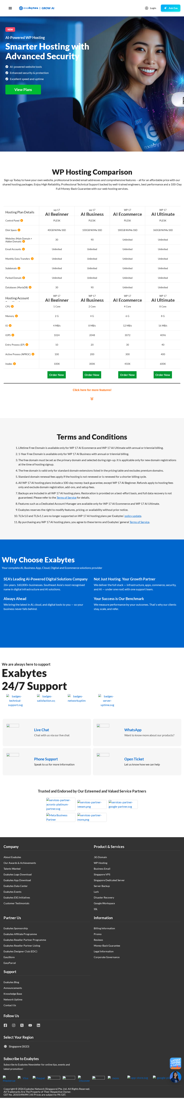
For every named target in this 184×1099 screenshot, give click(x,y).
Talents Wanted (12, 868)
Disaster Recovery (104, 897)
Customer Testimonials (16, 903)
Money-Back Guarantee (107, 945)
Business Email (102, 868)
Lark (96, 891)
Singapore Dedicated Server (109, 880)
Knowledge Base (13, 993)
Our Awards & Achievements (20, 862)
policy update (133, 516)
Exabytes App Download (17, 880)
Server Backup (102, 885)
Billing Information (104, 928)
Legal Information (104, 951)
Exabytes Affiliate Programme (20, 934)
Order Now (56, 374)
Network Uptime (13, 999)
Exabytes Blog (11, 982)
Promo (98, 934)
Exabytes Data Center (16, 885)
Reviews (98, 939)
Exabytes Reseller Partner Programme (25, 939)
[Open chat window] (175, 1077)
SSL (96, 909)
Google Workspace (104, 903)
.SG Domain (100, 857)
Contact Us (10, 1005)
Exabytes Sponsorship (16, 928)
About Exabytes (12, 857)
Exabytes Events (12, 891)
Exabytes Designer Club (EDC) (20, 951)
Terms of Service (66, 497)
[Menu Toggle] (10, 8)
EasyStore (9, 957)
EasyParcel (10, 962)
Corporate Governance (106, 957)
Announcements (13, 987)
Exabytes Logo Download (18, 874)
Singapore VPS (102, 874)
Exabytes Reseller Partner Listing (22, 945)
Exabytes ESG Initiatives (17, 897)
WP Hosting (100, 862)
